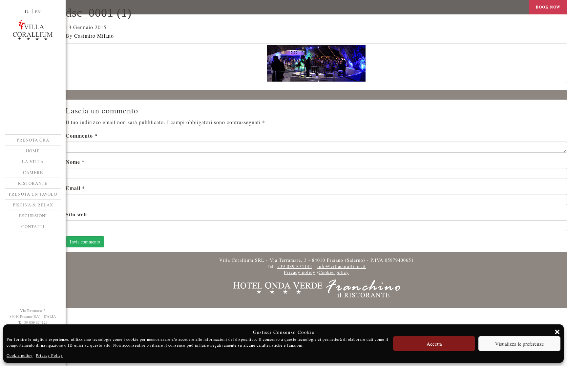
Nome (75, 161)
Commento (81, 135)
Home (33, 151)
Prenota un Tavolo (33, 194)
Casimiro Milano (94, 35)
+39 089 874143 (294, 266)
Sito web (76, 214)
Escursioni (33, 216)
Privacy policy (299, 272)
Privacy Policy (49, 355)
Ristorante (33, 183)
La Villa (33, 161)
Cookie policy (19, 355)
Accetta (434, 343)
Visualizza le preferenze (519, 343)
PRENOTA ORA (33, 140)
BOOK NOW (548, 7)
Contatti (32, 226)
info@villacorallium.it (341, 266)
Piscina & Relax (33, 205)
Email (75, 188)
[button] (557, 332)
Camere (33, 172)
